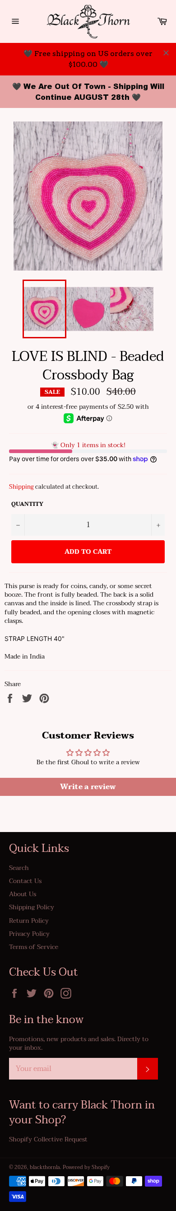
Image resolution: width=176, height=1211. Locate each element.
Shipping (21, 487)
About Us (22, 894)
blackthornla (45, 1167)
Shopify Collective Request (48, 1139)
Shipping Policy (31, 907)
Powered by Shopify (86, 1167)
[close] (166, 53)
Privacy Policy (29, 934)
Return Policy (29, 921)
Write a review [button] (88, 787)
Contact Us (25, 881)
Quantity (27, 504)
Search (19, 868)
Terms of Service (33, 947)
